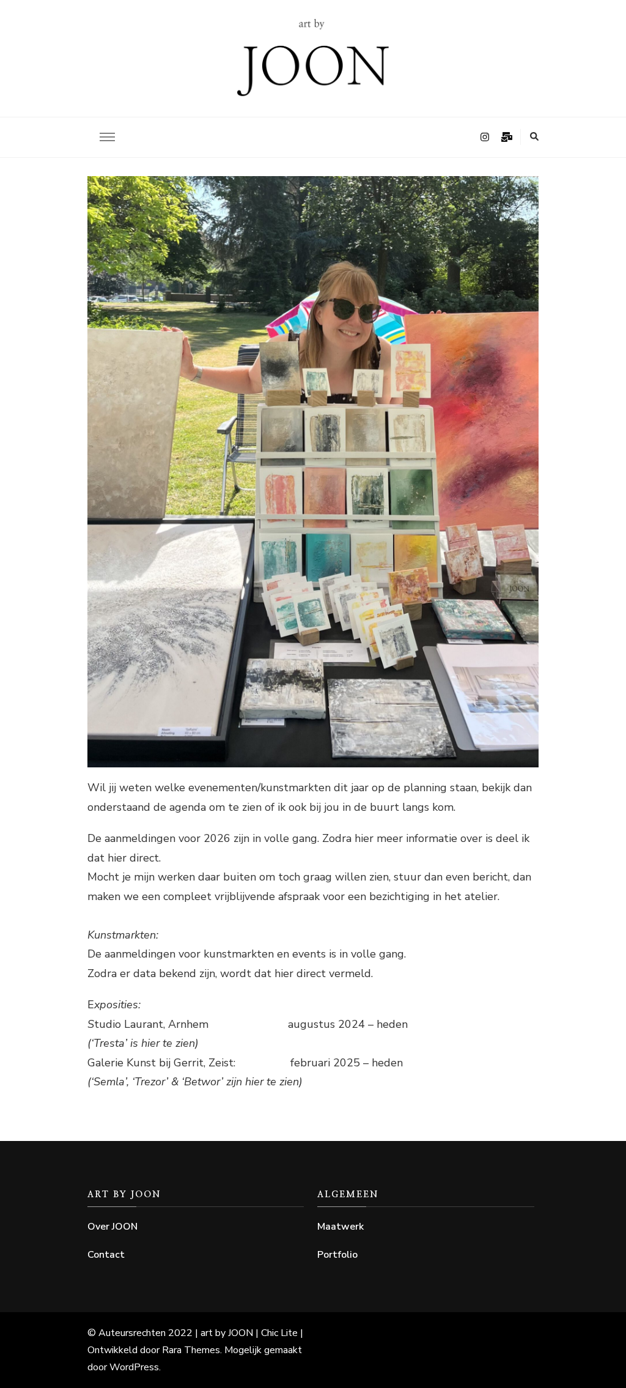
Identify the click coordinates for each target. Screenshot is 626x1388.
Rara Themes (191, 1350)
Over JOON (112, 1226)
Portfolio (337, 1254)
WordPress (134, 1367)
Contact (106, 1254)
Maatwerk (340, 1226)
